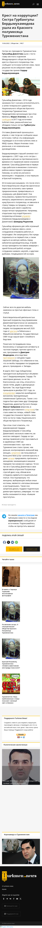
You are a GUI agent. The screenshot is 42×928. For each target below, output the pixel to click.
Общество (14, 43)
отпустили (29, 409)
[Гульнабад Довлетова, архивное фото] (21, 298)
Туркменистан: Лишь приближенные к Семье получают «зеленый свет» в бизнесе (10, 700)
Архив (4, 889)
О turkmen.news (7, 886)
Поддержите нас (12, 914)
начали (11, 458)
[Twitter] (20, 898)
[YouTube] (16, 898)
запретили (16, 453)
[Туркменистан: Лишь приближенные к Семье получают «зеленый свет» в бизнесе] (11, 693)
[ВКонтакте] (10, 898)
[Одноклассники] (3, 898)
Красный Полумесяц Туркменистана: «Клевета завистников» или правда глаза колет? (11, 665)
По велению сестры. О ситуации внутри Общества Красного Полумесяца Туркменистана (10, 629)
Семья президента (9, 505)
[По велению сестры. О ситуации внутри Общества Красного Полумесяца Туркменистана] (11, 621)
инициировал (9, 393)
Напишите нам (11, 906)
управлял (26, 216)
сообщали (6, 119)
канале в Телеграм (26, 515)
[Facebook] (13, 898)
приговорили (9, 358)
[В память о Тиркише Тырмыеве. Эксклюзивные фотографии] (11, 586)
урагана (13, 331)
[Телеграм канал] (6, 898)
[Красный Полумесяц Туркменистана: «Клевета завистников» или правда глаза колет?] (11, 658)
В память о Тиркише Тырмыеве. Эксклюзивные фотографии (9, 593)
